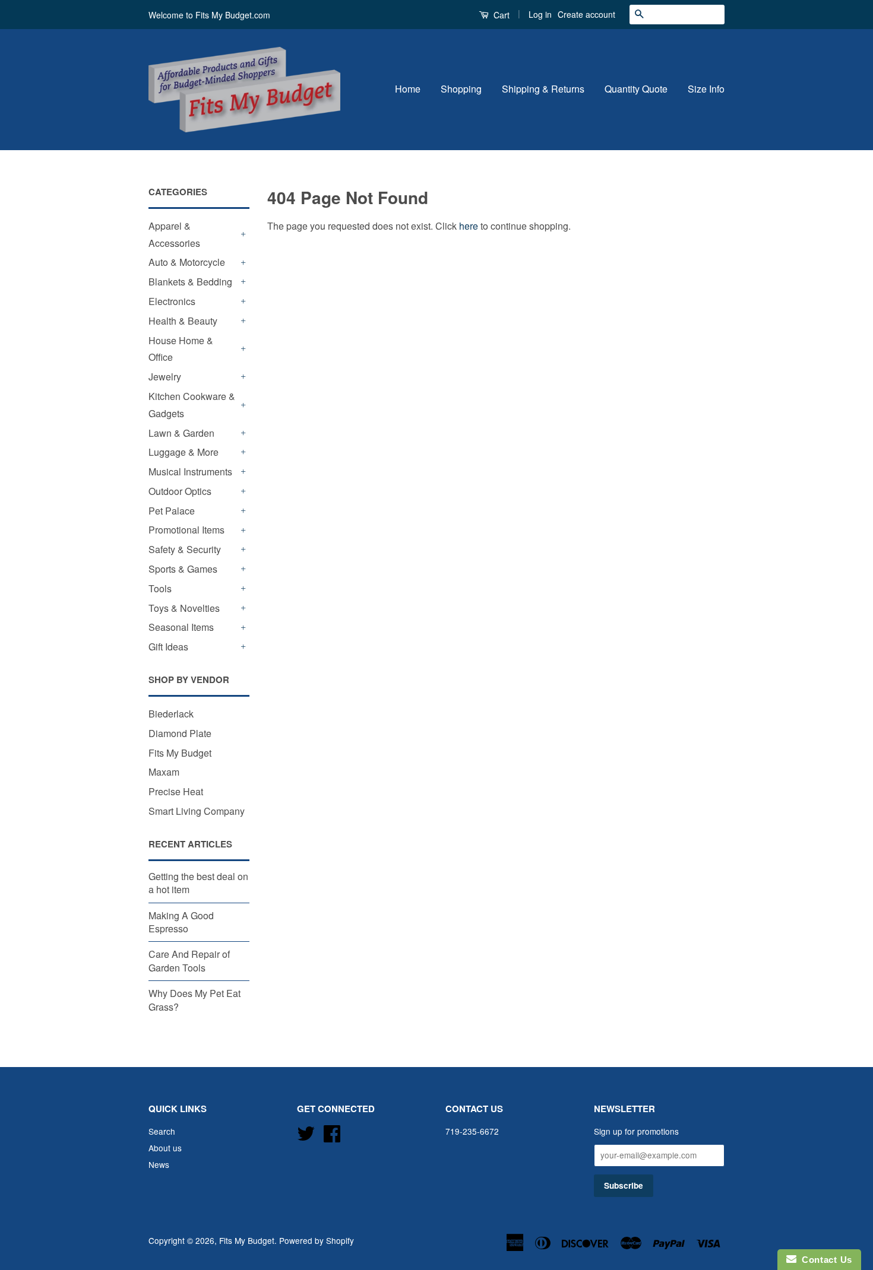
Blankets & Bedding (190, 281)
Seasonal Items (181, 627)
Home (407, 89)
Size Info (706, 89)
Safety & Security (184, 549)
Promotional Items (186, 529)
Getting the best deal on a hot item (198, 882)
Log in (540, 14)
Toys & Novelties (184, 608)
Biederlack (171, 713)
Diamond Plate (179, 733)
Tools (160, 588)
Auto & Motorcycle (186, 262)
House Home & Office (180, 349)
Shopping (461, 89)
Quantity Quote (636, 89)
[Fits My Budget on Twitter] (306, 1132)
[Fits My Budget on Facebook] (332, 1132)
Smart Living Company (196, 811)
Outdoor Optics (179, 491)
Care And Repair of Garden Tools (189, 960)
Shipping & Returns (543, 89)
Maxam (163, 772)
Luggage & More (183, 452)
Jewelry (164, 376)
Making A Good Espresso (181, 922)
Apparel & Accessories (174, 234)
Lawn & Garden (181, 433)
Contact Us (824, 1260)
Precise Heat (175, 791)
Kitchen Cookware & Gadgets (191, 404)
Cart (500, 15)
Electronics (171, 301)
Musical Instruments (190, 471)
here (468, 226)
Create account (586, 14)
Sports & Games (182, 569)
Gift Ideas (168, 646)
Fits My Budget (179, 753)
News (158, 1164)
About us (165, 1148)
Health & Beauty (182, 321)
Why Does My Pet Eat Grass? (194, 999)
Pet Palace (171, 510)
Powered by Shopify (316, 1240)
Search (161, 1131)
